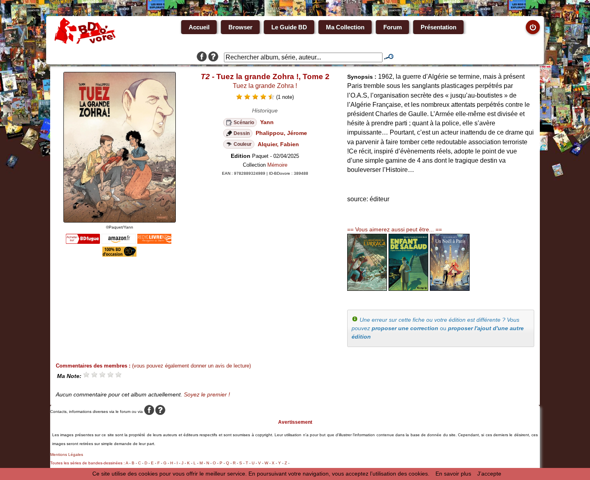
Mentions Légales (66, 454)
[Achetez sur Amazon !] (119, 242)
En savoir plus (453, 473)
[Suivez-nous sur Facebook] (202, 57)
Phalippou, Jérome (281, 133)
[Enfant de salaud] (408, 289)
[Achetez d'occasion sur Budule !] (119, 254)
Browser (240, 27)
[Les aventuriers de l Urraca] (367, 289)
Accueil (199, 27)
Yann (267, 122)
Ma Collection (345, 27)
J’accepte (489, 473)
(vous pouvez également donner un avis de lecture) (191, 366)
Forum (392, 27)
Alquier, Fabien (278, 144)
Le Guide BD (289, 27)
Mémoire (277, 165)
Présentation (438, 27)
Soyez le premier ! (207, 394)
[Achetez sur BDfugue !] (83, 242)
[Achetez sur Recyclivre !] (154, 242)
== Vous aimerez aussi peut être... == (394, 229)
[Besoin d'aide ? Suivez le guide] (213, 57)
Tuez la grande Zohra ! (265, 85)
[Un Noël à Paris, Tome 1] (450, 289)
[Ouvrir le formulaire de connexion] (533, 27)
